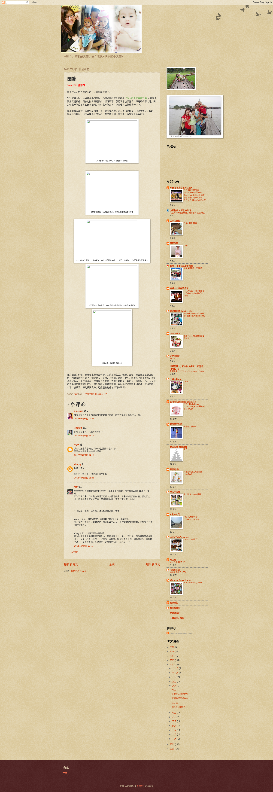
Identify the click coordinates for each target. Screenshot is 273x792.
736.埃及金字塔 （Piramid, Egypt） (192, 518)
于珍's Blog (175, 379)
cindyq (77, 464)
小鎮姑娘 (78, 428)
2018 (172, 647)
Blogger (140, 786)
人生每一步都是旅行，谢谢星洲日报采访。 (188, 213)
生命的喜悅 (175, 220)
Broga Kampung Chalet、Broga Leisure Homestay (195, 314)
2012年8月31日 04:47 (84, 418)
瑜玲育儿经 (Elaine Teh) (181, 311)
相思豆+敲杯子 (178, 707)
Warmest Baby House (180, 580)
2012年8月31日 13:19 (84, 435)
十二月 (175, 668)
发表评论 (75, 552)
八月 (174, 686)
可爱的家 (174, 243)
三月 (174, 730)
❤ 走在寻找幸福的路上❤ (181, 187)
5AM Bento (175, 333)
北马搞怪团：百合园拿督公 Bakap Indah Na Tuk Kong (194, 293)
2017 (186, 381)
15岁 (186, 246)
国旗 (174, 689)
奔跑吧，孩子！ (190, 427)
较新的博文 (71, 564)
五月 (174, 721)
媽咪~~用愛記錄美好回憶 (181, 266)
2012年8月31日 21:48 (84, 478)
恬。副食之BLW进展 (192, 494)
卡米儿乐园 (175, 570)
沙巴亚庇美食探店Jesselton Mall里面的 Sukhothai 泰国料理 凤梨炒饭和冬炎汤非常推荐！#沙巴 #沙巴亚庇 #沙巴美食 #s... (195, 196)
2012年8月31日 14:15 (84, 455)
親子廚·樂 (174, 469)
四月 (174, 726)
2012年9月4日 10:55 (83, 546)
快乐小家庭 (175, 492)
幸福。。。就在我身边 (179, 288)
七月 (174, 712)
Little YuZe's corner (179, 537)
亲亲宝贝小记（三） (178, 572)
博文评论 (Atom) (78, 571)
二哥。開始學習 (190, 223)
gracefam (78, 411)
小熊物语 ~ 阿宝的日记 (180, 210)
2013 (172, 660)
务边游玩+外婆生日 (180, 694)
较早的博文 (153, 564)
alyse (76, 444)
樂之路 (173, 559)
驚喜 (185, 449)
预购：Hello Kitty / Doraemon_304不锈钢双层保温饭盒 (194, 406)
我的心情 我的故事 (178, 447)
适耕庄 (175, 702)
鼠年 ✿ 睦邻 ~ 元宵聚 (193, 268)
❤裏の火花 (175, 514)
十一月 (175, 673)
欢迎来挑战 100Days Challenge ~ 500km (187, 371)
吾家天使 (174, 602)
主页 (112, 564)
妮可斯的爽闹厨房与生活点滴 (183, 401)
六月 (174, 717)
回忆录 (173, 358)
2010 (172, 749)
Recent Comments (176, 633)
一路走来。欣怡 (177, 618)
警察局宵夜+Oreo (180, 698)
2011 (172, 744)
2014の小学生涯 (190, 539)
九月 (174, 681)
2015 (172, 651)
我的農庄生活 (176, 424)
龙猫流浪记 (175, 613)
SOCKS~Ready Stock (193, 583)
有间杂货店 (175, 608)
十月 (174, 677)
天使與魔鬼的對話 (177, 562)
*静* (76, 487)
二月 (174, 734)
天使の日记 (175, 356)
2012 (172, 665)
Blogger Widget (187, 633)
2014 (172, 656)
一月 (174, 739)
